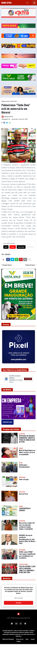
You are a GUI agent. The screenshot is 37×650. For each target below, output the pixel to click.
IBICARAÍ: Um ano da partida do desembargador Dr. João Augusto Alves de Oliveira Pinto (27, 538)
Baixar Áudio (21, 247)
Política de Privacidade (8, 638)
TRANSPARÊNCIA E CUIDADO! (25, 508)
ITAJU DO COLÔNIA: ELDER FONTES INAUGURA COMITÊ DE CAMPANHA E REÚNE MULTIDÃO (27, 568)
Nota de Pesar (23, 492)
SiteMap (19, 640)
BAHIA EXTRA (6, 2)
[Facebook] (4, 123)
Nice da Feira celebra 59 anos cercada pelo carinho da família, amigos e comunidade (27, 524)
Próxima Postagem (30, 265)
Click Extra (13, 101)
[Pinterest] (21, 259)
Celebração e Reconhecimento (24, 464)
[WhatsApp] (10, 123)
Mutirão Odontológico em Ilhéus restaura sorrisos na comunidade (27, 451)
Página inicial (5, 101)
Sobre (27, 638)
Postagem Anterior (7, 265)
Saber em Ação (24, 478)
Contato (33, 638)
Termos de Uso (19, 638)
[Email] (25, 259)
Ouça (6, 247)
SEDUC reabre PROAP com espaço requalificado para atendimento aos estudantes (27, 553)
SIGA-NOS (28, 377)
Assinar (18, 601)
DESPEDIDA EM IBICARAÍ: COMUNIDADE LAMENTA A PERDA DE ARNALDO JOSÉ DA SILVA (27, 437)
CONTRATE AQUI (7, 420)
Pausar (12, 247)
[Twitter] (7, 123)
